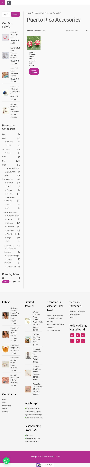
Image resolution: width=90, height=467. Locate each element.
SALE (4, 165)
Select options (34, 71)
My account (6, 406)
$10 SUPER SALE (13, 168)
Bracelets (10, 216)
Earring (9, 190)
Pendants (10, 230)
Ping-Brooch (11, 234)
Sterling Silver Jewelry (10, 212)
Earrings (10, 223)
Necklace (10, 194)
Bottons (10, 142)
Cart (3, 403)
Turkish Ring (11, 266)
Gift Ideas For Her (53, 330)
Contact (5, 412)
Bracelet (10, 183)
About (4, 409)
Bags (4, 134)
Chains (9, 219)
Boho (4, 138)
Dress (9, 145)
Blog (71, 317)
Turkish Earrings (13, 256)
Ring (8, 204)
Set (8, 208)
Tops (8, 153)
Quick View (34, 48)
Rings (9, 238)
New (3, 161)
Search (15, 14)
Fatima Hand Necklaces (55, 324)
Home (29, 13)
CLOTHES (5, 149)
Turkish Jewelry (8, 245)
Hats (4, 157)
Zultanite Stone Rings (55, 315)
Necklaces (10, 227)
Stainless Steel (7, 179)
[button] (6, 460)
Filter (5, 282)
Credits (57, 457)
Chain (9, 186)
